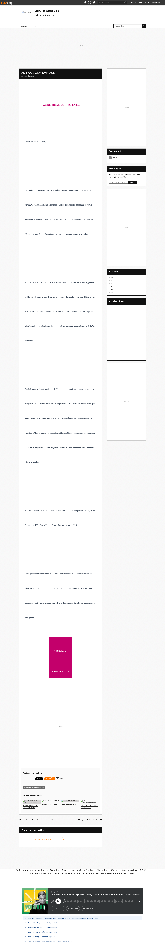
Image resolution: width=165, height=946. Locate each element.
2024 (111, 278)
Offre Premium (71, 873)
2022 (111, 283)
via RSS (116, 157)
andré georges (47, 11)
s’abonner (59, 908)
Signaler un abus (129, 870)
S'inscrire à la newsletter (34, 788)
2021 (111, 286)
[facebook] (85, 2)
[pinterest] (93, 2)
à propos (89, 908)
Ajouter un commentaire (42, 840)
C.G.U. (143, 870)
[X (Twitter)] (89, 2)
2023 (111, 280)
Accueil (24, 26)
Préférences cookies (124, 873)
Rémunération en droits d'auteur (45, 873)
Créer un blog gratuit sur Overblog (78, 870)
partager (74, 908)
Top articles (102, 870)
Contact (34, 26)
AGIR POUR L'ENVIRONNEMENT (38, 73)
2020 (111, 289)
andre (34, 870)
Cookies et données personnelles (96, 873)
